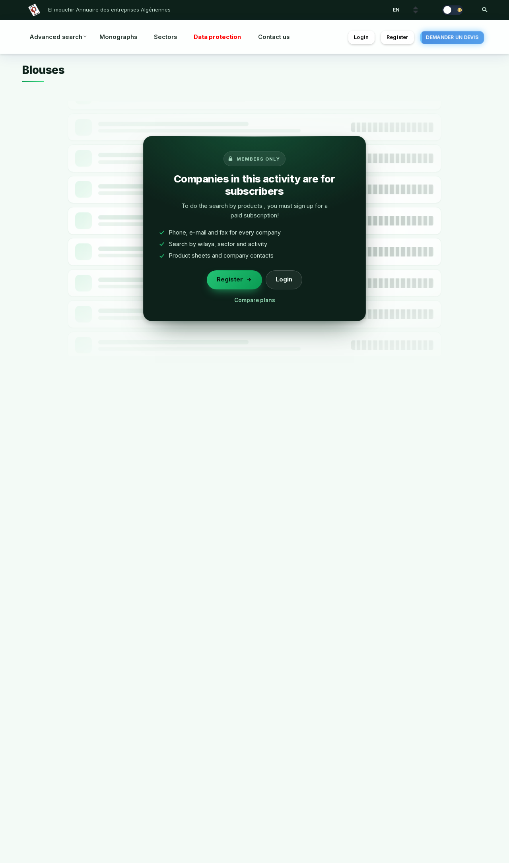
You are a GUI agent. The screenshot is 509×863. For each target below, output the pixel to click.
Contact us (273, 37)
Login (361, 37)
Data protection (217, 37)
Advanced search (55, 37)
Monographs (118, 37)
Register (397, 37)
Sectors (165, 37)
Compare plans (254, 300)
